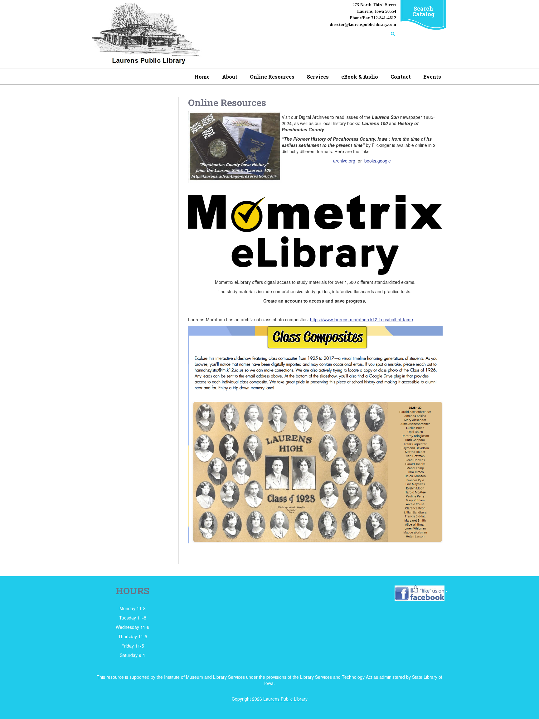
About (229, 76)
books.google (376, 161)
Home (202, 76)
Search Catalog (423, 11)
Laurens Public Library (285, 699)
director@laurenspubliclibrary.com (363, 24)
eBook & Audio (359, 76)
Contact (401, 76)
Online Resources (272, 76)
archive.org (345, 161)
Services (318, 76)
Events (432, 76)
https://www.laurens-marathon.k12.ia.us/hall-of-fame (361, 319)
